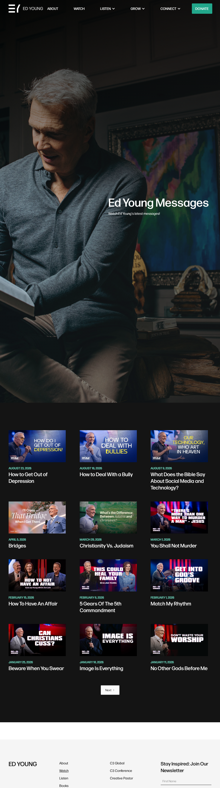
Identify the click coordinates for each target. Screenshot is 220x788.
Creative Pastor (121, 778)
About (63, 763)
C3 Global (117, 763)
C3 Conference (121, 770)
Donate (202, 8)
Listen (63, 778)
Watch (64, 770)
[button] (107, 8)
